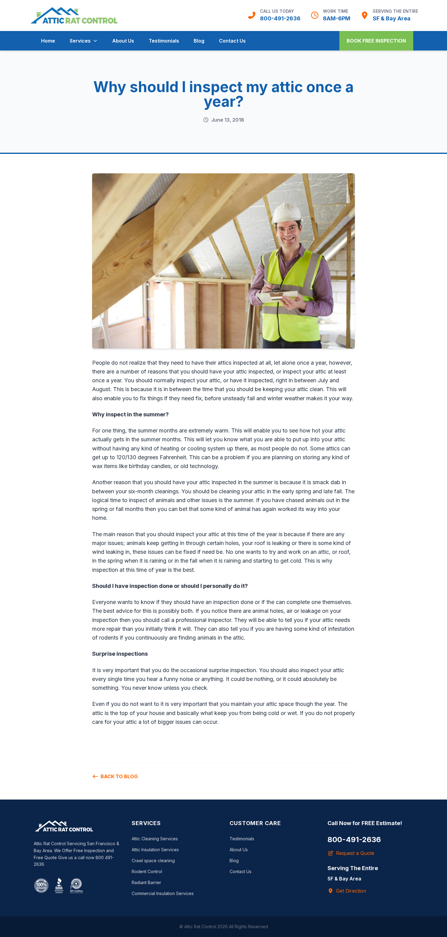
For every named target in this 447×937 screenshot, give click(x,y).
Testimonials (164, 41)
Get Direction (351, 891)
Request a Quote (355, 853)
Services (80, 41)
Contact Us (232, 41)
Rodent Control (147, 871)
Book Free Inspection (376, 41)
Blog (199, 41)
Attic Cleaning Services (155, 838)
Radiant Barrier (146, 882)
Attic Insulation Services (155, 849)
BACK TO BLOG (119, 776)
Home (48, 41)
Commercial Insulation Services (163, 893)
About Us (123, 41)
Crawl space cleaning (153, 860)
